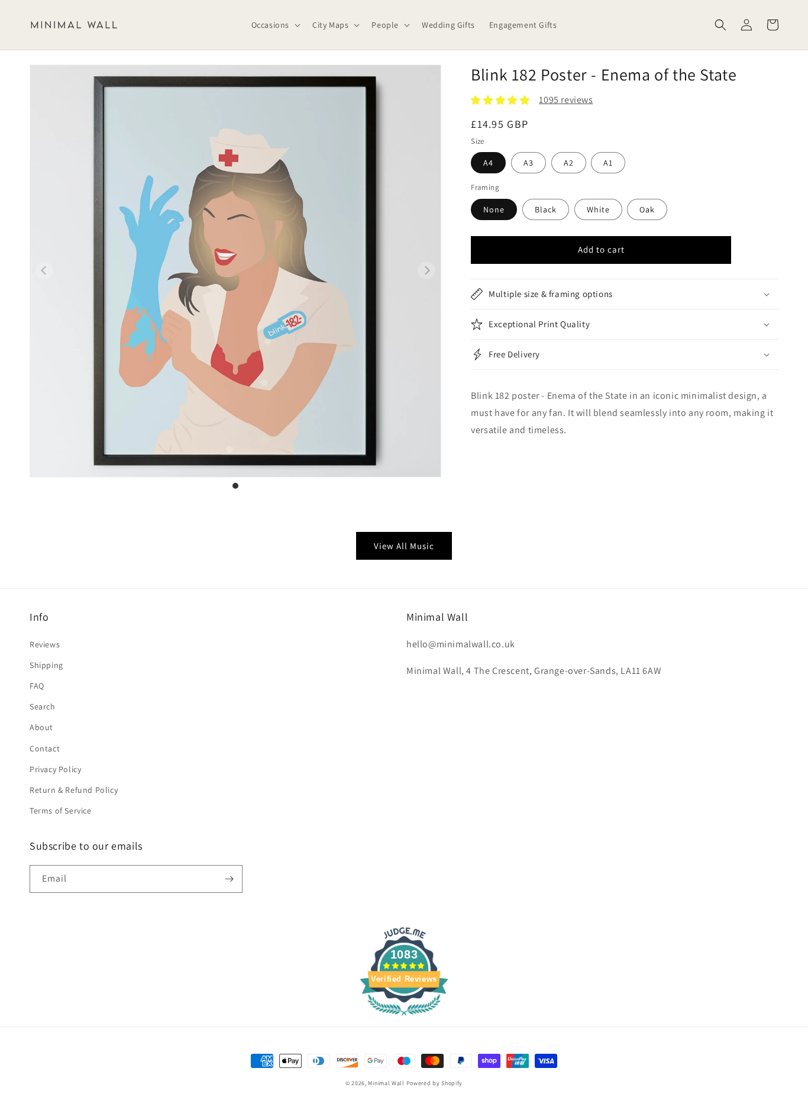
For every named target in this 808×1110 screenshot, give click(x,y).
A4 (488, 162)
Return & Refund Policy (74, 790)
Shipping (46, 665)
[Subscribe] (229, 879)
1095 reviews (566, 99)
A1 (608, 162)
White (598, 209)
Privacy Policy (55, 769)
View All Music (404, 545)
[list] (235, 277)
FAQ (37, 685)
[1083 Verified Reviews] (404, 1017)
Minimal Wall (386, 1083)
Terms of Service (61, 810)
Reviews (45, 644)
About (41, 727)
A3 (528, 162)
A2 (569, 162)
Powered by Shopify (434, 1083)
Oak (647, 209)
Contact (45, 748)
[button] (274, 24)
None (494, 209)
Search (43, 706)
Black (546, 209)
